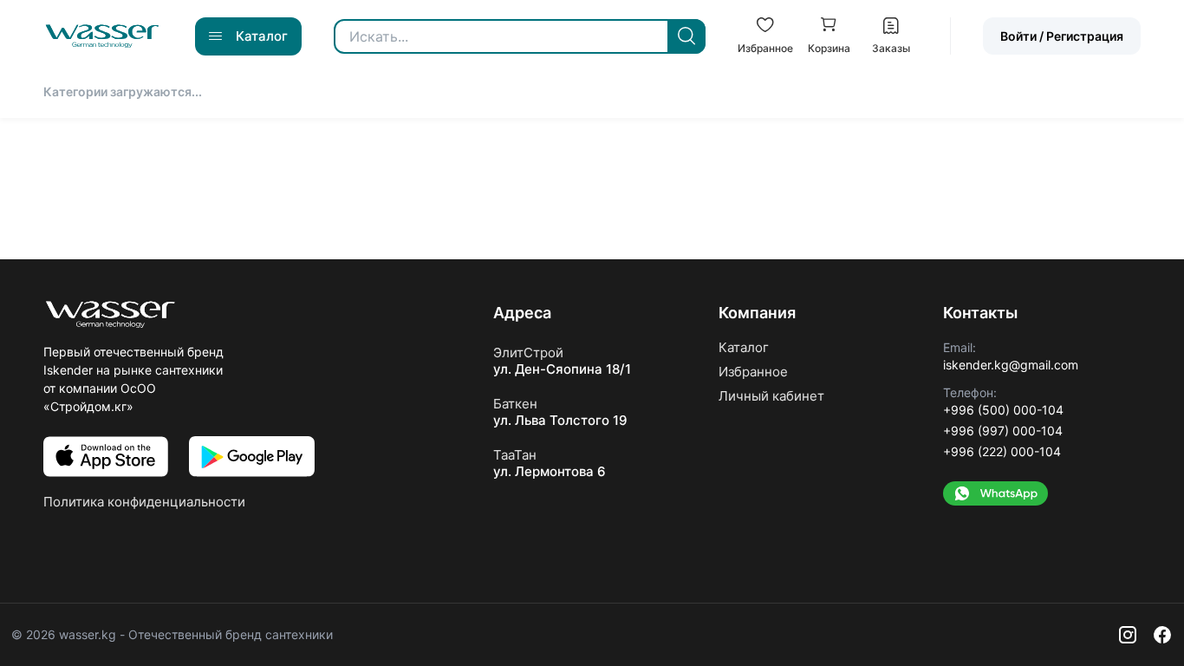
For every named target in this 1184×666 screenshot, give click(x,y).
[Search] (686, 36)
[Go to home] (102, 36)
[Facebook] (1162, 634)
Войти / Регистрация (1061, 36)
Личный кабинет (771, 396)
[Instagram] (1127, 634)
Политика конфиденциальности (144, 501)
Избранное (753, 371)
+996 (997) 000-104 (1003, 430)
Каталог (744, 347)
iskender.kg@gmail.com (1010, 364)
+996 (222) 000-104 (1002, 451)
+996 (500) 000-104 (1003, 409)
